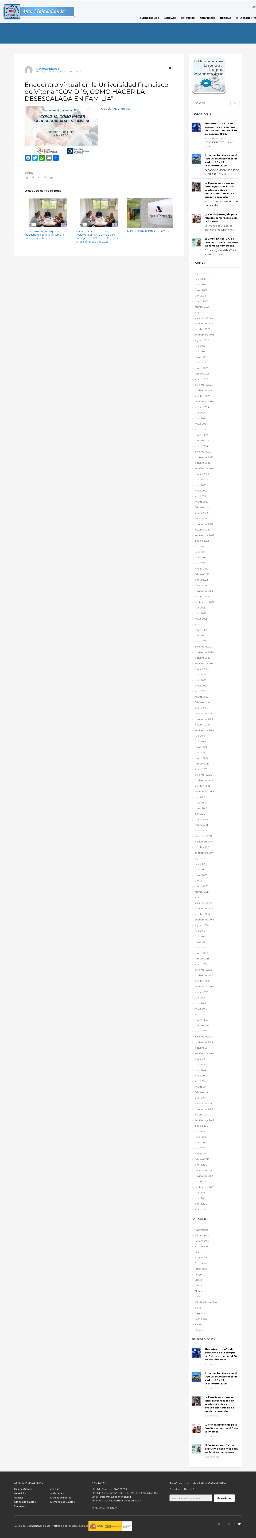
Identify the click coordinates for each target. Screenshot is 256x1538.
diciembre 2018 (203, 774)
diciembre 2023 (204, 451)
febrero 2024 (202, 440)
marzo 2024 (201, 435)
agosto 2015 (201, 992)
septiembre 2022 (204, 535)
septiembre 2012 (204, 1187)
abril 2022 (200, 563)
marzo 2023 (201, 501)
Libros (198, 1279)
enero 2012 (201, 1203)
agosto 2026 (202, 273)
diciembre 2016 (203, 902)
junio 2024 (200, 418)
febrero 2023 (202, 507)
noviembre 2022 (204, 524)
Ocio (198, 1296)
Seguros (200, 1313)
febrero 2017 (202, 891)
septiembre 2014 (204, 1053)
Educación (201, 1263)
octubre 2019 (202, 724)
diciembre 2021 (203, 585)
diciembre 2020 (204, 646)
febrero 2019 (202, 763)
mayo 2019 (201, 746)
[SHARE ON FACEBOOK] (33, 177)
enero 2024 (201, 446)
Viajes (198, 1330)
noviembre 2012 (204, 1175)
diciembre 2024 (204, 384)
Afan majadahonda (47, 68)
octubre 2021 (202, 596)
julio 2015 (200, 997)
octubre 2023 (202, 462)
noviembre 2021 (204, 591)
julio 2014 (200, 1064)
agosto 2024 (202, 407)
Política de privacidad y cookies (70, 1525)
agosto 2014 (201, 1058)
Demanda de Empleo (62, 1501)
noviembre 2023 (204, 457)
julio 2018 (200, 797)
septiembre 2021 (204, 602)
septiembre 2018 (204, 791)
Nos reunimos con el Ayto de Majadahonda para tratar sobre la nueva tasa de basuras (44, 235)
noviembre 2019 (204, 719)
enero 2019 (201, 769)
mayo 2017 (201, 875)
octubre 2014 (202, 1047)
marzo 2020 (201, 696)
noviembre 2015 (204, 975)
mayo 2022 (201, 557)
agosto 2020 (202, 668)
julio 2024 (200, 412)
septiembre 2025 (204, 334)
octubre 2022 (202, 529)
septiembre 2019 (204, 730)
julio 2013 (200, 1131)
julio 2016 (200, 930)
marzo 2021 (201, 630)
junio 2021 (200, 613)
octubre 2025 (202, 329)
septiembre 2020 (205, 663)
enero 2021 (201, 641)
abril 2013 (200, 1148)
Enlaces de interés (60, 1497)
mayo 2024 (201, 423)
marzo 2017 (201, 886)
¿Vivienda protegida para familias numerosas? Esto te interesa (221, 218)
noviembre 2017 (204, 841)
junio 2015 (200, 1003)
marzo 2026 (201, 301)
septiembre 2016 (204, 919)
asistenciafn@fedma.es (127, 1500)
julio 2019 (200, 735)
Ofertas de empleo (206, 1302)
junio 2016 (200, 936)
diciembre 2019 (203, 713)
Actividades (201, 1229)
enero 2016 (201, 964)
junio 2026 (200, 284)
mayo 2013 (201, 1142)
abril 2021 (200, 624)
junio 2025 (200, 351)
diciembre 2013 (203, 1103)
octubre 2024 (202, 396)
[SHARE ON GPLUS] (39, 177)
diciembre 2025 (204, 318)
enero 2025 (201, 379)
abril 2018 (200, 813)
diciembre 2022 (204, 518)
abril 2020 (200, 691)
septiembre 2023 (204, 468)
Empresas (19, 1506)
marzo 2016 (201, 953)
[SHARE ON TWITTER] (27, 177)
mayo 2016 (201, 941)
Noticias (78, 72)
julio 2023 (200, 479)
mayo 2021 (201, 618)
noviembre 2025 (204, 323)
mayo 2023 (201, 490)
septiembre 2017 (204, 852)
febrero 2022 (202, 574)
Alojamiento (202, 1240)
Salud (198, 1307)
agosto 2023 (202, 474)
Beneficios (201, 1257)
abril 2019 (200, 752)
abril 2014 (200, 1081)
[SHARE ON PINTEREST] (45, 177)
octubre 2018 (202, 785)
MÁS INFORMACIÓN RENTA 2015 (148, 231)
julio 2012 (200, 1192)
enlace (126, 108)
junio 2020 (201, 680)
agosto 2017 (201, 858)
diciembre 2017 (203, 836)
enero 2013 (201, 1164)
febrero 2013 (202, 1159)
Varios (198, 1324)
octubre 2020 (202, 657)
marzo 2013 (201, 1153)
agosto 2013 (201, 1125)
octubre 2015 (202, 980)
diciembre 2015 (203, 969)
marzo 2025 (201, 368)
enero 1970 (201, 1209)
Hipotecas (201, 1268)
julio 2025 (200, 345)
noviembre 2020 (204, 652)
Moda (198, 1285)
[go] (234, 103)
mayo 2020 (201, 685)
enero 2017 (201, 897)
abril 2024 (200, 429)
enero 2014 (201, 1097)
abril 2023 (200, 496)
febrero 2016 (202, 958)
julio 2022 (200, 546)
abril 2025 (200, 362)
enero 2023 (201, 513)
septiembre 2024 (204, 401)
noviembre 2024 (204, 390)
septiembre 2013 (204, 1120)
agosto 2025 (202, 340)
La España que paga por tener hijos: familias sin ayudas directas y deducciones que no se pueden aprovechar (220, 190)
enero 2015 (201, 1031)
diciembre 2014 (203, 1036)
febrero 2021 (202, 635)
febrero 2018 (202, 824)
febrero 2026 (202, 306)
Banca (198, 1252)
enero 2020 (201, 707)
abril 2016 (200, 947)
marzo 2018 (201, 819)
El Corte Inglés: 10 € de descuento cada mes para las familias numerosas (221, 242)
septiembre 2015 (204, 986)
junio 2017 (200, 869)
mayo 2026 (201, 290)
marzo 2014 (201, 1086)
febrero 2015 (202, 1025)
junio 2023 (200, 485)
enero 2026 (201, 312)
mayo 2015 (201, 1008)
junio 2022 (200, 552)
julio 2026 (200, 279)
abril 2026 (200, 295)
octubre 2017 (202, 847)
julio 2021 (200, 607)
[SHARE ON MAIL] (51, 177)
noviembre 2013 (204, 1109)
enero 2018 (201, 830)
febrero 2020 (202, 702)
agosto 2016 (201, 925)
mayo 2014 (201, 1075)
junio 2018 (200, 802)
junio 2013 (200, 1136)
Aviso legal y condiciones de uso (32, 1525)
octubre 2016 (202, 914)
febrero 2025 (202, 373)
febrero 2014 (202, 1092)
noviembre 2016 (204, 908)
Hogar (198, 1274)
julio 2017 (200, 863)
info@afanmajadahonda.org (115, 1496)
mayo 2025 (201, 357)
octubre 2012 (202, 1181)
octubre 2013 (202, 1114)
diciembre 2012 (203, 1170)
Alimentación (202, 1235)
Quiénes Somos (23, 1489)
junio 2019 (200, 741)
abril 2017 (200, 880)
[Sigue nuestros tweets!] (239, 1524)
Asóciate (55, 1489)
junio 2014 (200, 1070)
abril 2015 (200, 1014)
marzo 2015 (201, 1019)
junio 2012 (200, 1198)
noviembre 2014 (204, 1042)
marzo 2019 (201, 758)
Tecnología (201, 1318)
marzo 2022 (201, 568)
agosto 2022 (202, 540)
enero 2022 (201, 579)
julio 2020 (200, 674)
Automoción (202, 1246)
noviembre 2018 (204, 780)
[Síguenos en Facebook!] (234, 1524)
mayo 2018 (201, 808)
